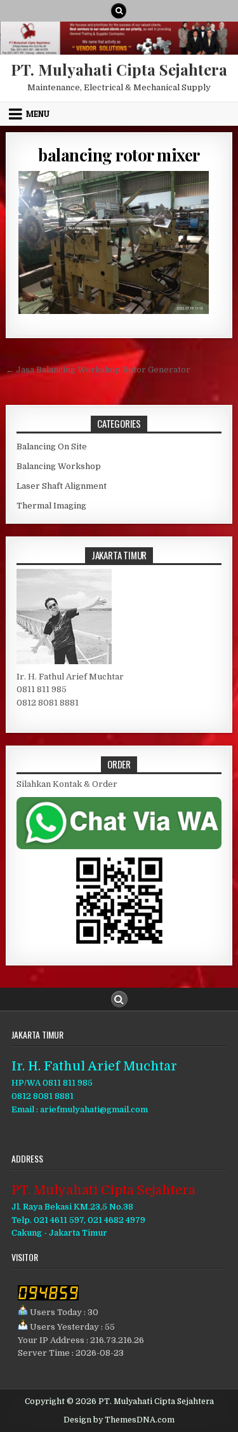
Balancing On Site (52, 446)
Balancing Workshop (59, 466)
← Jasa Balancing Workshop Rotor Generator (98, 369)
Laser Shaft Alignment (62, 486)
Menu (38, 114)
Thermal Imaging (51, 505)
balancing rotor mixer (119, 155)
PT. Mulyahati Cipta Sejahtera (119, 69)
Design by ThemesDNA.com (119, 1419)
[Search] (118, 10)
